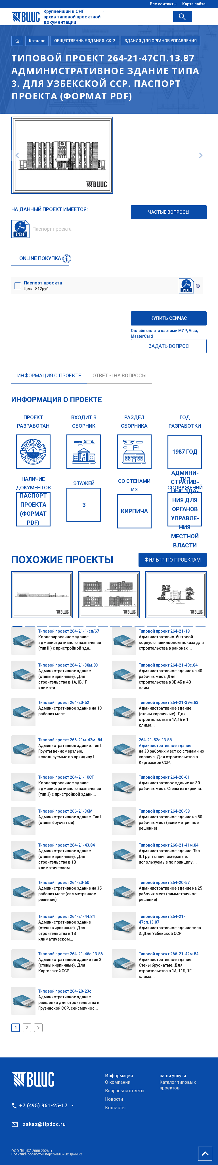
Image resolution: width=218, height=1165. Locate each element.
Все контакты (163, 4)
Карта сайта (194, 4)
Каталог (37, 40)
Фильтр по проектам (172, 560)
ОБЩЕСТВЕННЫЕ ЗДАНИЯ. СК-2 (84, 40)
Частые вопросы (168, 212)
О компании (117, 1082)
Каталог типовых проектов (178, 1085)
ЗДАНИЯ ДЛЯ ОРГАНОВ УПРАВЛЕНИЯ (161, 40)
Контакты (115, 1107)
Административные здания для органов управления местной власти (185, 509)
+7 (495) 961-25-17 (43, 1105)
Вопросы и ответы (124, 1090)
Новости (114, 1099)
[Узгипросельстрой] (33, 451)
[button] (17, 626)
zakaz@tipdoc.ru (44, 1124)
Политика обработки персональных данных (46, 1154)
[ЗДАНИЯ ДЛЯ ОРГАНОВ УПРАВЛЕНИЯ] (134, 451)
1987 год (185, 451)
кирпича (134, 511)
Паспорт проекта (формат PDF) (33, 509)
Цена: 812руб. (43, 285)
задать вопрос (168, 346)
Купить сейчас (168, 318)
